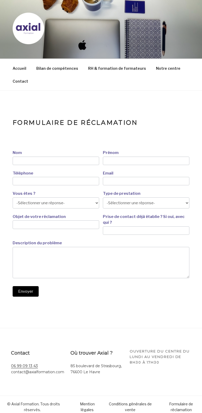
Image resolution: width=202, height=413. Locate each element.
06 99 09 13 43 (24, 366)
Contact (20, 81)
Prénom (111, 152)
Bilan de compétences (57, 68)
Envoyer (25, 291)
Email (108, 173)
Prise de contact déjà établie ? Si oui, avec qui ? (144, 219)
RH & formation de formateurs (117, 68)
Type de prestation (121, 193)
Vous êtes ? (24, 193)
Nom (17, 152)
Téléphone (23, 173)
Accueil (19, 68)
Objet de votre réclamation (39, 216)
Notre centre (168, 68)
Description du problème (37, 243)
